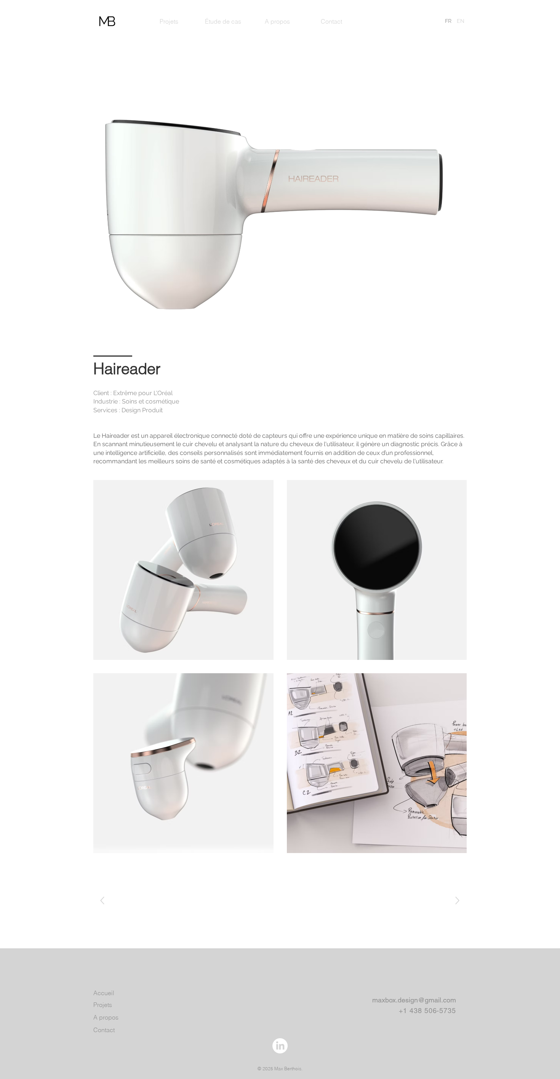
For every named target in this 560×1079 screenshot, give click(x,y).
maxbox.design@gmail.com (414, 1000)
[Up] (102, 900)
